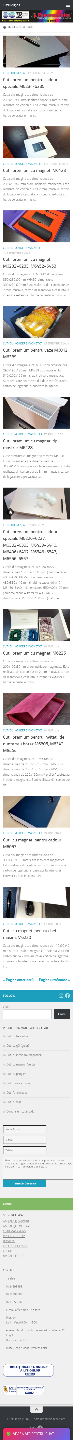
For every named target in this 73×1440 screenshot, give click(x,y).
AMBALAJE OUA (13, 1256)
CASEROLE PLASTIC (15, 1246)
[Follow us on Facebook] (67, 995)
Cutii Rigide (11, 5)
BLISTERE (9, 1241)
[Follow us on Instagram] (61, 995)
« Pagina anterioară (18, 980)
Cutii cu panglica (16, 1074)
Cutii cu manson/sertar (21, 1064)
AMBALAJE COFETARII (17, 1226)
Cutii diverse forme (19, 1083)
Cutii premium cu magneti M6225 (34, 653)
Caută (6, 1007)
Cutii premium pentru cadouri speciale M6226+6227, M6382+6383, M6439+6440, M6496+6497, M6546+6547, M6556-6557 (31, 545)
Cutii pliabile (14, 1102)
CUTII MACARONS (14, 1231)
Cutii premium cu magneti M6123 (34, 170)
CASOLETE (9, 1251)
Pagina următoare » (54, 980)
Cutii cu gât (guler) (18, 1045)
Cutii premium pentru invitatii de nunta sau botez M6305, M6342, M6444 (33, 744)
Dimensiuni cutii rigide (20, 1111)
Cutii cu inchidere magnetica (22, 164)
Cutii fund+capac (14, 73)
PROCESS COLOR (14, 1236)
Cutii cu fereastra (17, 1036)
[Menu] (68, 5)
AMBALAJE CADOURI (16, 1221)
